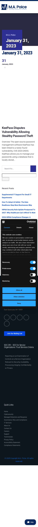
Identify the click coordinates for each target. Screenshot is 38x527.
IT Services (8, 423)
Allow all (19, 290)
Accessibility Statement (12, 442)
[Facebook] (19, 317)
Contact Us (8, 428)
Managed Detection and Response (15, 417)
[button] (35, 7)
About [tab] (31, 227)
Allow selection (19, 297)
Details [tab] (19, 227)
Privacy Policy (8, 440)
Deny (19, 303)
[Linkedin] (7, 317)
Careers (6, 431)
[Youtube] (7, 323)
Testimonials (8, 437)
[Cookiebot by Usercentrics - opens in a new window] (27, 222)
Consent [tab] (7, 227)
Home (6, 411)
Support (6, 434)
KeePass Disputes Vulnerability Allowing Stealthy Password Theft (17, 132)
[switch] (33, 268)
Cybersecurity (8, 414)
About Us (7, 425)
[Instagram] (26, 317)
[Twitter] (13, 317)
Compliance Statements (12, 445)
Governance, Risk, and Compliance (15, 420)
